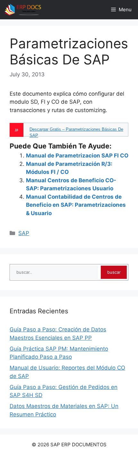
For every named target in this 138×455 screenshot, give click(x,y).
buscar (114, 272)
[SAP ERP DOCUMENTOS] (22, 9)
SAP (23, 233)
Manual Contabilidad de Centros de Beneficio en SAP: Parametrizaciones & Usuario (76, 205)
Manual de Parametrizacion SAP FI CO (77, 155)
